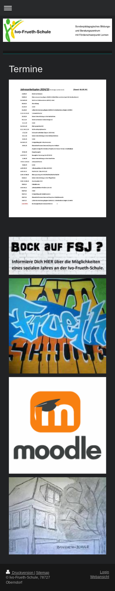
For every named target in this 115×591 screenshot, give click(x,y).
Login (104, 572)
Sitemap (42, 573)
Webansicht (99, 577)
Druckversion (22, 573)
